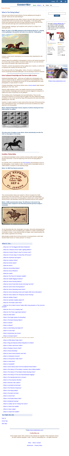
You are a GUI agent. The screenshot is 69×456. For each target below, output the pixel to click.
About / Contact (36, 442)
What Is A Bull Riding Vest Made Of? (13, 328)
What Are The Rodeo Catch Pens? (12, 302)
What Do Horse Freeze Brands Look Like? (14, 353)
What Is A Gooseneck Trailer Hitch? (12, 358)
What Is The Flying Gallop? (10, 390)
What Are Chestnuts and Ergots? (12, 257)
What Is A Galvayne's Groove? (11, 356)
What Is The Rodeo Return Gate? (12, 398)
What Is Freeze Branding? (10, 350)
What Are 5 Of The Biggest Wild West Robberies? (16, 247)
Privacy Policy (38, 445)
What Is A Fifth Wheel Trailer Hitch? (12, 340)
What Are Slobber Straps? (10, 297)
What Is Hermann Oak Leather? (11, 382)
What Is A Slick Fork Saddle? (11, 406)
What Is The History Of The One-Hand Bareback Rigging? (19, 374)
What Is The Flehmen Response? (12, 388)
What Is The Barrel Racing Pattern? (13, 320)
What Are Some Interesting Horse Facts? (14, 289)
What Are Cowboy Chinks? (10, 260)
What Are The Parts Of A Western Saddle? (14, 276)
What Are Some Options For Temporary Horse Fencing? (18, 294)
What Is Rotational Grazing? (11, 401)
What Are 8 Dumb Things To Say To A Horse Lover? (17, 252)
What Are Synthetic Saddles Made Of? (13, 300)
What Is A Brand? (8, 325)
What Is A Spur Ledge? (9, 409)
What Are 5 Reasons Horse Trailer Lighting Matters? (17, 249)
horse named (32, 85)
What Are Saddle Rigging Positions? (13, 278)
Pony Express (26, 162)
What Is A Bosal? (8, 322)
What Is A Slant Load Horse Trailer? (13, 345)
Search (57, 15)
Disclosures (30, 445)
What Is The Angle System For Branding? (14, 317)
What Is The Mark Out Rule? (11, 393)
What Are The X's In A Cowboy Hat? (13, 309)
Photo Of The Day (5, 8)
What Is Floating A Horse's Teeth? (12, 348)
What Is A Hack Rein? (9, 361)
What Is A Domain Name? (10, 336)
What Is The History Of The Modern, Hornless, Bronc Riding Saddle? (21, 369)
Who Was (4, 423)
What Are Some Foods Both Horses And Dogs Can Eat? (18, 284)
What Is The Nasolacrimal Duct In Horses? (14, 377)
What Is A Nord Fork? (9, 396)
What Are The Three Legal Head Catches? (14, 312)
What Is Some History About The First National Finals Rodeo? (20, 366)
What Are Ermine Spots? (10, 263)
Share (47, 5)
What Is (39, 5)
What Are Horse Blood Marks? (11, 268)
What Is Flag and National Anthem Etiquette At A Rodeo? (18, 343)
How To (4, 418)
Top (51, 5)
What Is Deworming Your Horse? (12, 333)
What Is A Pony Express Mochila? (12, 380)
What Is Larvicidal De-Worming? (12, 385)
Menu (34, 5)
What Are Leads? (8, 273)
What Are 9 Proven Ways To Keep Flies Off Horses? (17, 255)
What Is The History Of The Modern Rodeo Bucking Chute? (19, 372)
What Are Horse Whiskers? (10, 270)
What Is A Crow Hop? (9, 330)
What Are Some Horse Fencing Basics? (14, 286)
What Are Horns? (8, 265)
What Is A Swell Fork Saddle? (11, 411)
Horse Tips (5, 421)
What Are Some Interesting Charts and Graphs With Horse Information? (22, 292)
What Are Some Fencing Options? (12, 281)
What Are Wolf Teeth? (9, 314)
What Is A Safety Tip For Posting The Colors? (15, 403)
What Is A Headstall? (9, 364)
